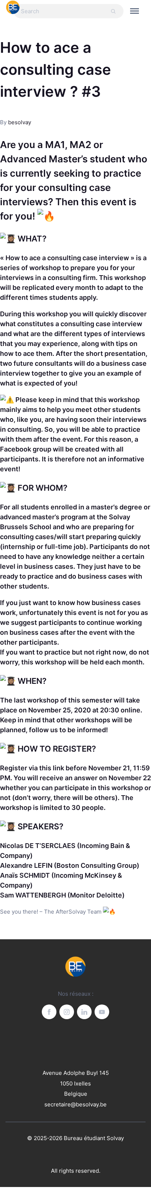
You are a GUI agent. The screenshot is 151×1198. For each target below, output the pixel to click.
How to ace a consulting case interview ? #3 (55, 69)
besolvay (19, 122)
